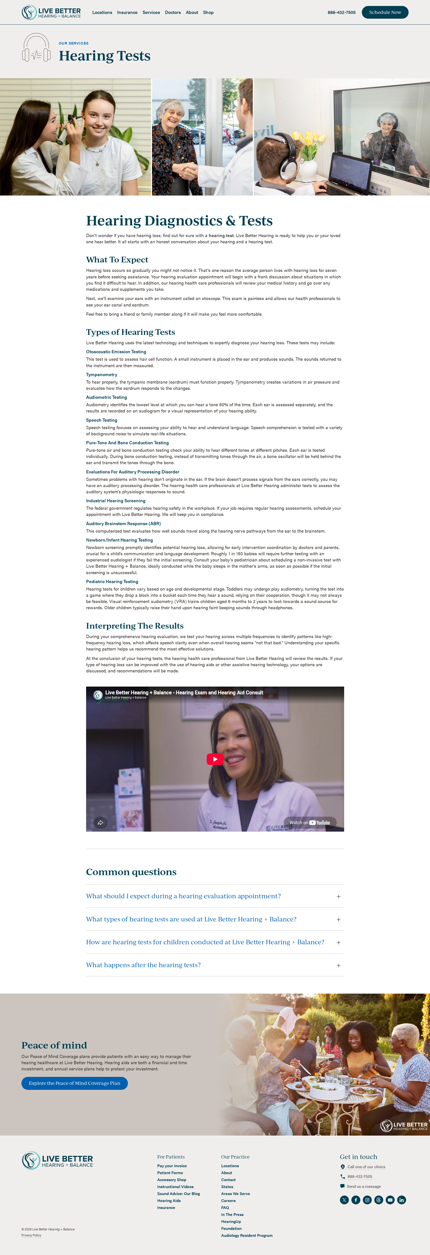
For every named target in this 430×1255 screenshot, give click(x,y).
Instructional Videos (175, 1186)
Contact (228, 1179)
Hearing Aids (169, 1200)
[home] (55, 12)
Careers (228, 1200)
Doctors (173, 12)
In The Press (232, 1214)
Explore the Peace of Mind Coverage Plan (74, 1083)
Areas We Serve (235, 1193)
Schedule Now (385, 12)
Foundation (231, 1228)
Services (151, 12)
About (192, 12)
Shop (208, 12)
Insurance (127, 12)
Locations (102, 12)
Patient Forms (170, 1172)
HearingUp (231, 1221)
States (227, 1186)
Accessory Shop (171, 1179)
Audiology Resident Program (247, 1235)
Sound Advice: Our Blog (178, 1193)
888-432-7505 (342, 12)
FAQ (225, 1207)
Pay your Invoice (172, 1165)
